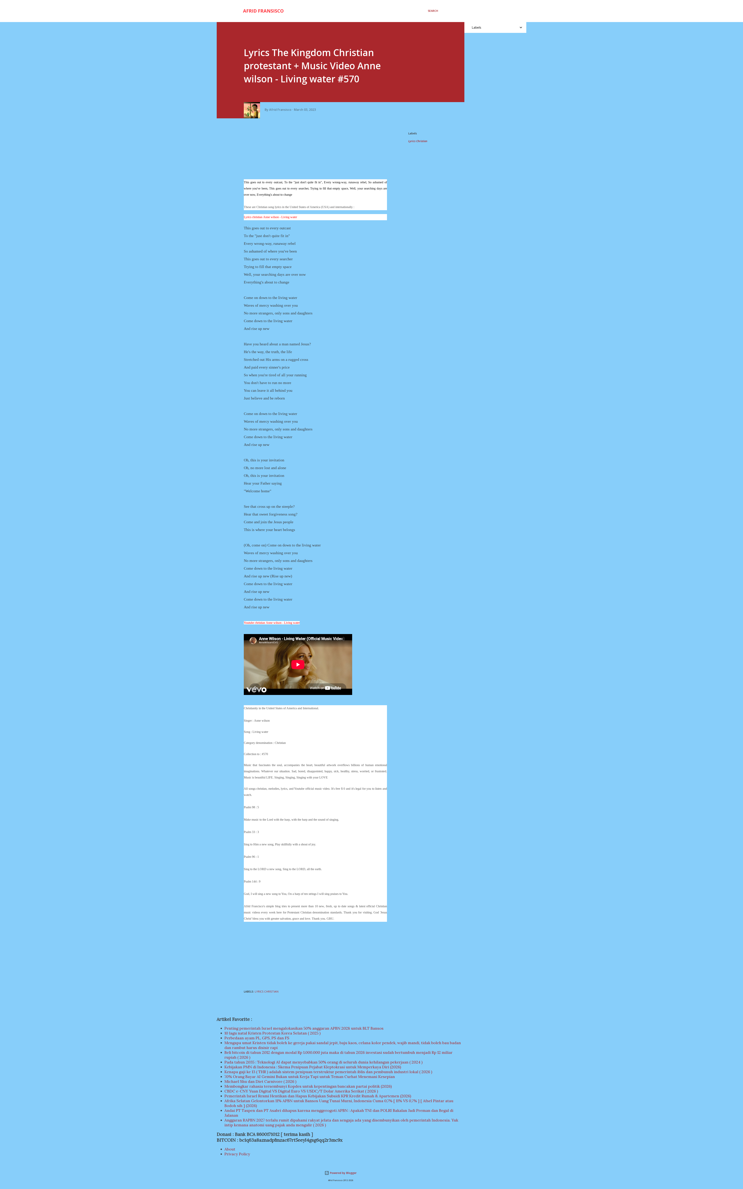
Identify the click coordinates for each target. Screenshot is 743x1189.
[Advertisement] (317, 149)
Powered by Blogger (343, 1173)
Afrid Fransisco (263, 11)
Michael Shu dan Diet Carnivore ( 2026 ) (260, 1081)
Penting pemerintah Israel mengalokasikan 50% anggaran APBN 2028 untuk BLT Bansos (303, 1028)
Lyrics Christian (417, 141)
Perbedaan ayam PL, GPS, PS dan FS (256, 1037)
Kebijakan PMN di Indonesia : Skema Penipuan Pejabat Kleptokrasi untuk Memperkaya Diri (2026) (312, 1066)
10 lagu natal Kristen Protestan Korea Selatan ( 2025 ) (272, 1033)
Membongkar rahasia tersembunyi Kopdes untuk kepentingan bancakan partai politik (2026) (308, 1086)
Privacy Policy (237, 1153)
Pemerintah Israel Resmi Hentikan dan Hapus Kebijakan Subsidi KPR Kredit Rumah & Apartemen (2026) (317, 1095)
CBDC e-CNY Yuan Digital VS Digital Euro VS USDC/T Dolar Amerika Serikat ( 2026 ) (301, 1091)
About (229, 1149)
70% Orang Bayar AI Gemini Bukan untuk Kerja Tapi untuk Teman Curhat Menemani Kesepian (309, 1076)
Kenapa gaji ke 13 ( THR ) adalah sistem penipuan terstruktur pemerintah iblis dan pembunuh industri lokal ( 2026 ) (328, 1071)
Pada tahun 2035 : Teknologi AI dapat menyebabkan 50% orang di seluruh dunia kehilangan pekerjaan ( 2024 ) (323, 1062)
